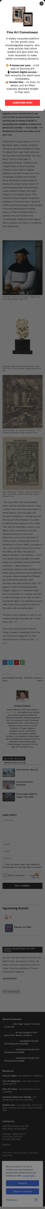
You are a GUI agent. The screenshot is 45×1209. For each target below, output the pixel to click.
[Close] (42, 4)
